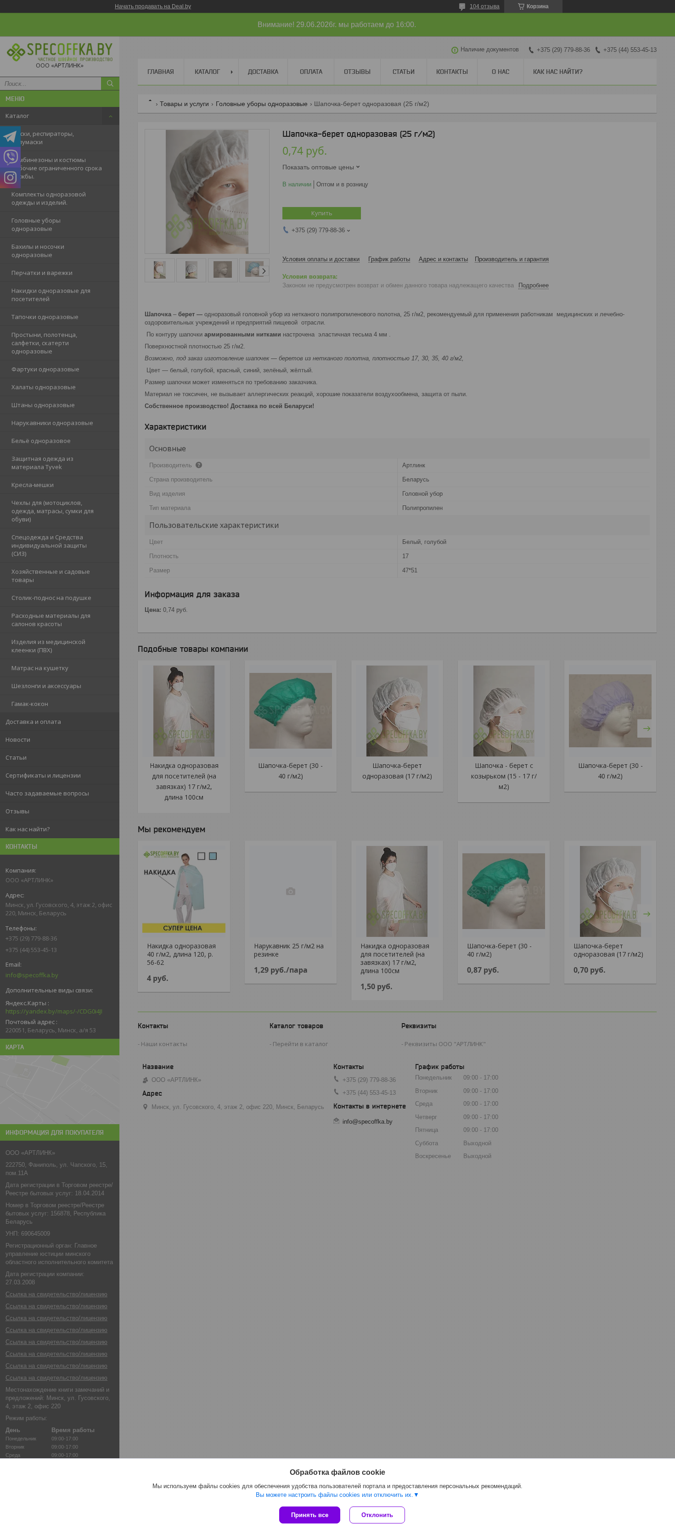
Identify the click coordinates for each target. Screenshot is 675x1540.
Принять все (309, 1515)
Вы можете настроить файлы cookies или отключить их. (334, 1494)
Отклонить (377, 1515)
